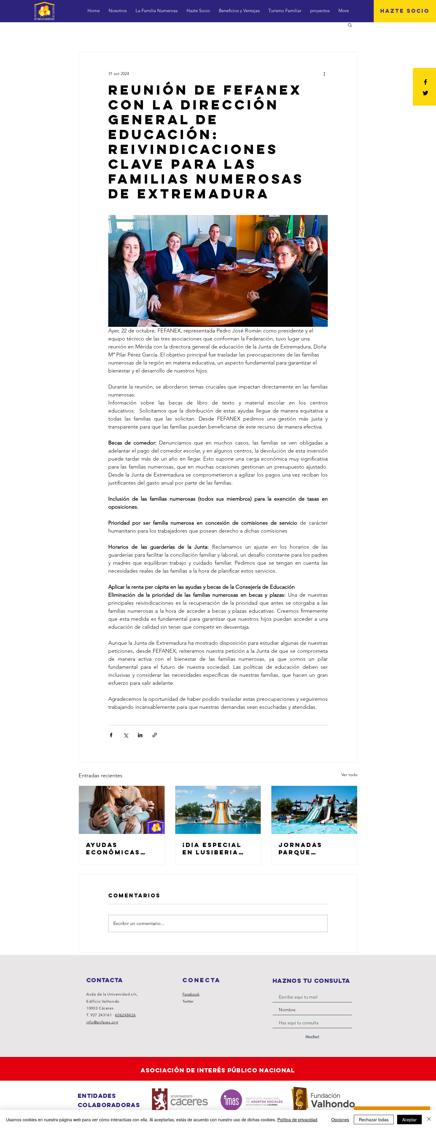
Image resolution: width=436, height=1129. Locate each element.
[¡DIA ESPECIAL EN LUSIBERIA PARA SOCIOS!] (218, 810)
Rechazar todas (374, 1119)
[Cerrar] (428, 1119)
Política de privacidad (297, 1119)
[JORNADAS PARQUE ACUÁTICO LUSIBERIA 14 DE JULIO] (314, 810)
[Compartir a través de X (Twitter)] (125, 735)
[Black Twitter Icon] (425, 93)
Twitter (187, 1001)
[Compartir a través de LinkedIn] (140, 735)
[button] (350, 24)
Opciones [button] (340, 1119)
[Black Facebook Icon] (425, 82)
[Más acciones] (324, 73)
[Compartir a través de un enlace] (154, 735)
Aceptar (409, 1119)
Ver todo (349, 774)
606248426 (125, 1015)
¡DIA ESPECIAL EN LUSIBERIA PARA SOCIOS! (212, 848)
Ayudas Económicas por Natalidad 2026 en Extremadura (118, 848)
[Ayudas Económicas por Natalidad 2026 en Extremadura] (122, 810)
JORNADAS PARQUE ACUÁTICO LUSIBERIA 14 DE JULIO (312, 848)
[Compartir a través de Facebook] (111, 735)
